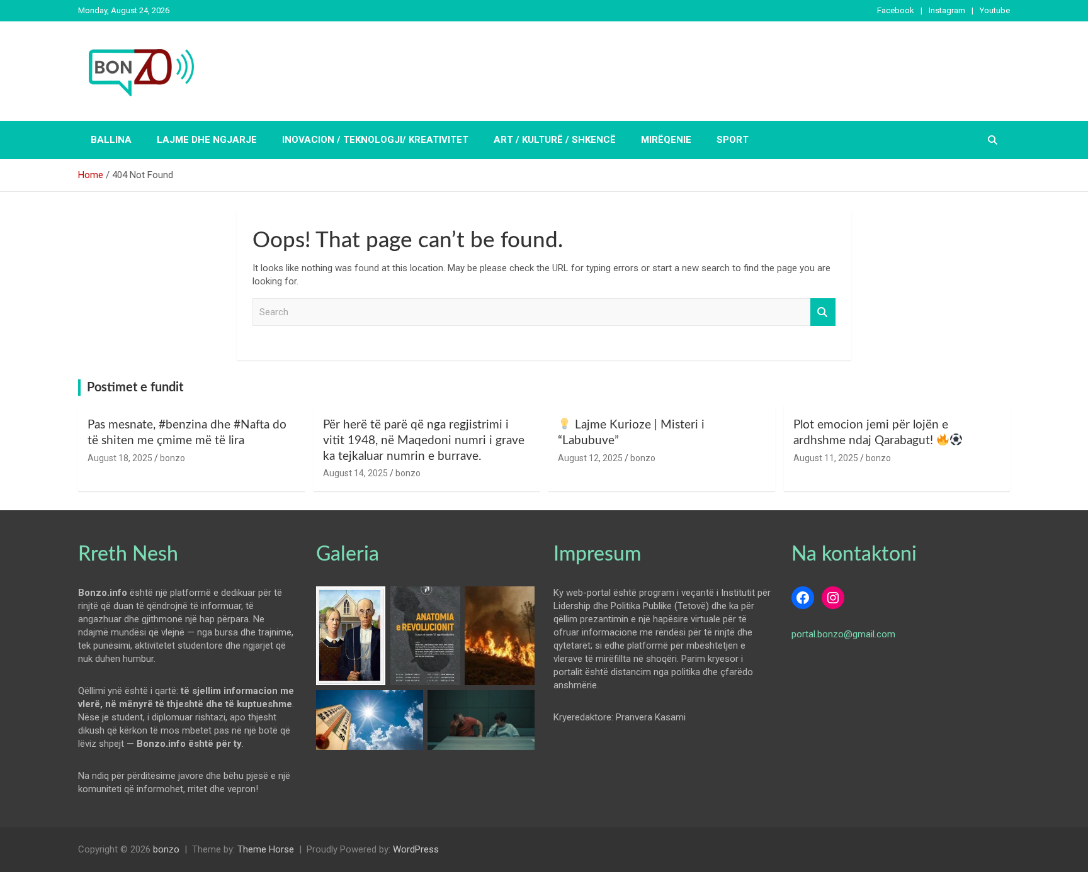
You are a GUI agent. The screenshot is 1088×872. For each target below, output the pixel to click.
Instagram (947, 10)
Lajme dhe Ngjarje (207, 139)
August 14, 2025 (355, 473)
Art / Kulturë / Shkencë (555, 139)
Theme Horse (265, 849)
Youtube (995, 10)
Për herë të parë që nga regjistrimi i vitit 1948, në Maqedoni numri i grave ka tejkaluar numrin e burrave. (423, 440)
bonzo (172, 458)
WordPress (416, 849)
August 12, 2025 (590, 458)
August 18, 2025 (120, 458)
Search (823, 312)
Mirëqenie (666, 139)
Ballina (111, 139)
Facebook (895, 10)
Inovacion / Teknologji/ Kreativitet (375, 139)
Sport (733, 139)
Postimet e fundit (135, 387)
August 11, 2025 (825, 458)
